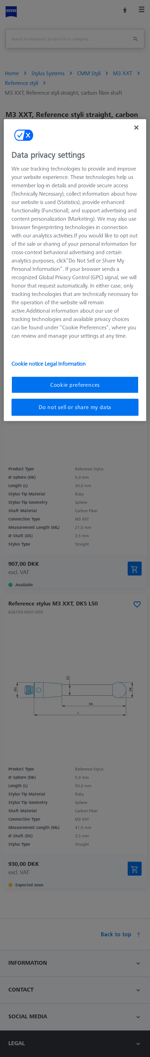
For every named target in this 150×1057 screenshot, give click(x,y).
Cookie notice (28, 363)
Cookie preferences (75, 385)
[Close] (136, 127)
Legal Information (65, 363)
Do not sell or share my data (75, 407)
